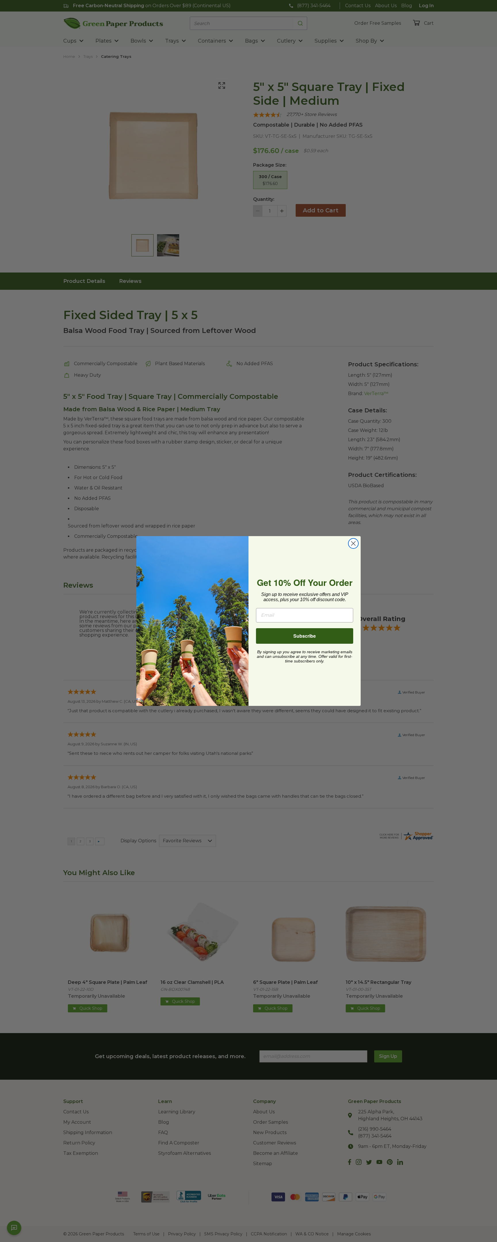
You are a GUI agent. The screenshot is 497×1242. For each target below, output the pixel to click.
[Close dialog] (353, 543)
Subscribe (304, 636)
